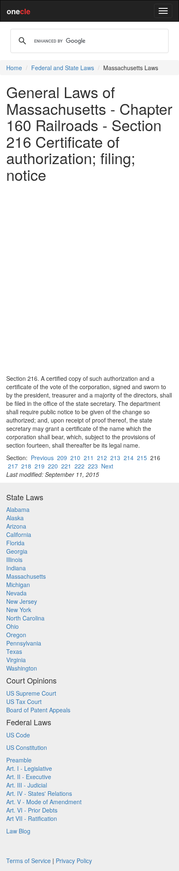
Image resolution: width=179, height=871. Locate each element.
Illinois (14, 559)
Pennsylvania (23, 643)
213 (115, 457)
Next (107, 466)
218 (26, 466)
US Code (18, 735)
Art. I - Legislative (29, 768)
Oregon (16, 634)
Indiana (16, 568)
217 (13, 466)
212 (102, 457)
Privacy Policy (74, 860)
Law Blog (18, 831)
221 (66, 466)
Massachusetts (26, 576)
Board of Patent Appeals (38, 710)
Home (14, 67)
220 (53, 466)
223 (93, 466)
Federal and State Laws (62, 67)
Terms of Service (28, 860)
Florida (15, 543)
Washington (21, 668)
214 (129, 457)
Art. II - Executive (28, 776)
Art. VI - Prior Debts (31, 810)
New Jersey (21, 601)
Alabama (18, 509)
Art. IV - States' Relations (39, 793)
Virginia (16, 660)
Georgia (16, 551)
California (18, 534)
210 (75, 457)
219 (40, 466)
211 (89, 457)
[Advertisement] (89, 278)
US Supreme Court (31, 693)
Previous (42, 457)
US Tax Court (24, 701)
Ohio (12, 626)
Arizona (16, 526)
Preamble (19, 760)
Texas (14, 651)
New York (18, 609)
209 (62, 457)
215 (142, 457)
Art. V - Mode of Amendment (44, 802)
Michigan (18, 584)
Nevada (16, 593)
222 (80, 466)
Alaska (15, 518)
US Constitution (26, 747)
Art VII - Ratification (31, 818)
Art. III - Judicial (26, 785)
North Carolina (25, 618)
